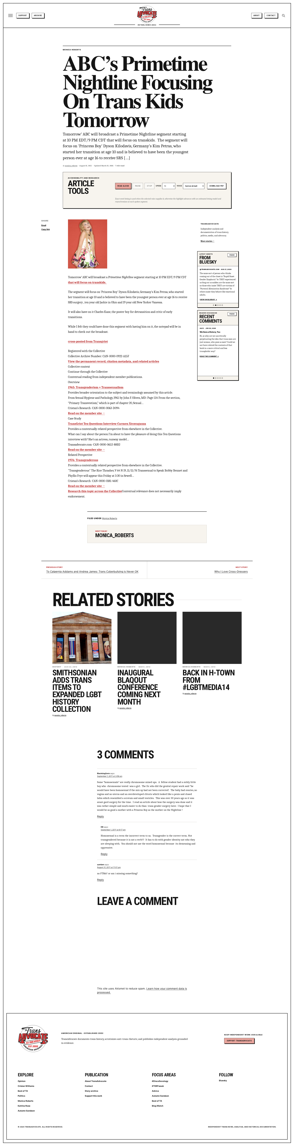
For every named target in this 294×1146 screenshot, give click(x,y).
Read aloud (123, 186)
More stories (206, 241)
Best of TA (23, 1091)
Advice (155, 1091)
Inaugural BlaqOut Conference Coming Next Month (138, 687)
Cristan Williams (26, 1086)
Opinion (21, 1081)
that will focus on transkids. (87, 282)
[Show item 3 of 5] (218, 305)
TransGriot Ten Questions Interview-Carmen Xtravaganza (107, 423)
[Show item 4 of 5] (220, 305)
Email (43, 225)
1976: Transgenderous (83, 460)
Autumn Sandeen (26, 1110)
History (56, 667)
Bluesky (223, 1080)
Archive (38, 15)
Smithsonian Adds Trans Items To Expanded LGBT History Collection (76, 691)
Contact (271, 15)
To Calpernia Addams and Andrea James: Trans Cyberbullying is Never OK (92, 571)
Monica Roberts (72, 50)
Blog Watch (157, 1106)
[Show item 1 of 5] (213, 305)
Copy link (45, 229)
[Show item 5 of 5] (222, 305)
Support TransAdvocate (239, 1041)
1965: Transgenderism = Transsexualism (95, 387)
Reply (100, 816)
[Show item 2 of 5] (215, 305)
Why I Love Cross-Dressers (231, 571)
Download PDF (216, 186)
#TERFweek (158, 1086)
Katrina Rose (24, 1106)
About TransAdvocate (95, 1081)
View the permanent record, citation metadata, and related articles (113, 361)
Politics (21, 1096)
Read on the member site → (86, 413)
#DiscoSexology (160, 1081)
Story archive (91, 1091)
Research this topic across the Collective (95, 491)
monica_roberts (71, 166)
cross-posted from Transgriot (88, 341)
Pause (138, 186)
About (256, 15)
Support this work (93, 1096)
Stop (149, 186)
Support (22, 15)
